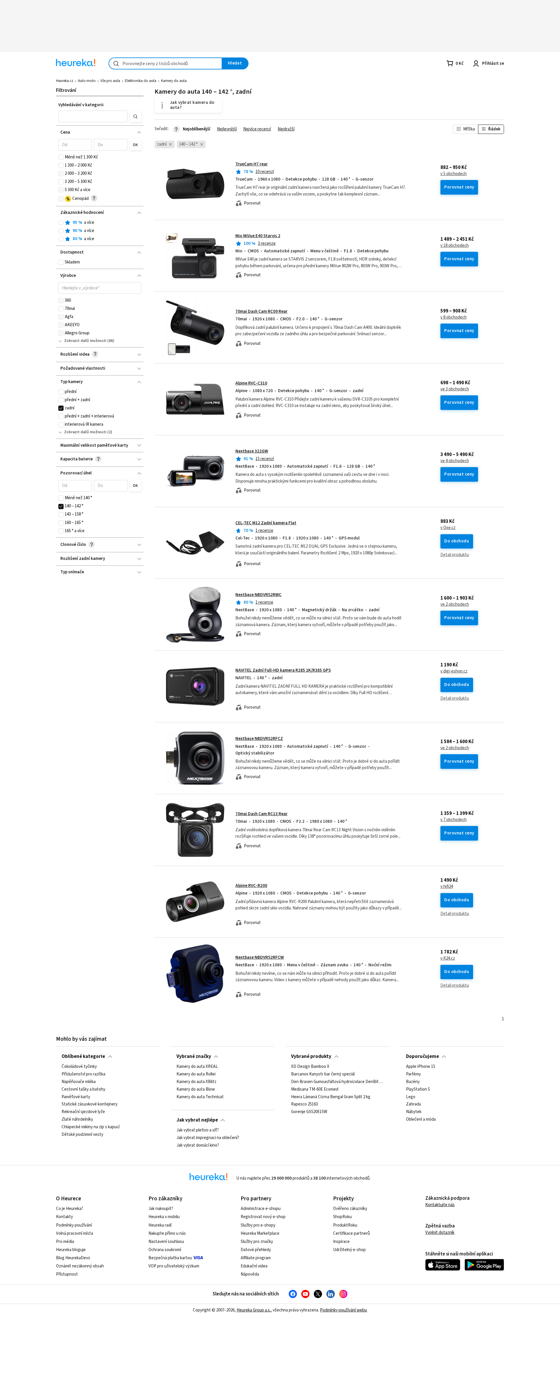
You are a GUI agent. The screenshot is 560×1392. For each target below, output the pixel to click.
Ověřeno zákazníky (350, 1209)
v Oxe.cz (448, 528)
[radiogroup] (99, 230)
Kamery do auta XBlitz (196, 1082)
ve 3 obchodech (454, 389)
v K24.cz (447, 958)
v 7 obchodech (453, 820)
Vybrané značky (193, 1056)
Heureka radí (160, 1225)
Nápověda (250, 1274)
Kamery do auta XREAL (197, 1067)
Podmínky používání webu (343, 1310)
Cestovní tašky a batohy (83, 1089)
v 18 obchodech (454, 246)
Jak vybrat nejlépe (197, 1120)
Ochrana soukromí (164, 1250)
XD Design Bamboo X (310, 1067)
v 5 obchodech (453, 174)
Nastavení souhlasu (166, 1242)
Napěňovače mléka (79, 1082)
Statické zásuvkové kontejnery (90, 1105)
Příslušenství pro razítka (83, 1074)
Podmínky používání (74, 1225)
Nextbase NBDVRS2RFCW (259, 957)
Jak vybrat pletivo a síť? (197, 1130)
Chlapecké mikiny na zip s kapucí (91, 1127)
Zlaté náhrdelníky (77, 1120)
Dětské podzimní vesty (82, 1135)
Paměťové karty (76, 1097)
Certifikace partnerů (351, 1233)
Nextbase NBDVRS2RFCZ (259, 739)
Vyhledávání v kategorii (81, 105)
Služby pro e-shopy (258, 1225)
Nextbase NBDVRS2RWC (258, 595)
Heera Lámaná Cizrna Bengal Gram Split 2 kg (330, 1097)
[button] (93, 116)
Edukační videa (254, 1266)
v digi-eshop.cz (454, 671)
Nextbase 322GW (251, 451)
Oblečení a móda (421, 1120)
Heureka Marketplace (260, 1233)
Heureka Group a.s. (254, 1310)
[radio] (61, 222)
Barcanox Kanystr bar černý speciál (323, 1074)
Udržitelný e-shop (349, 1250)
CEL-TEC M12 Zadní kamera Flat (265, 523)
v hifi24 (446, 887)
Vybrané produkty (311, 1056)
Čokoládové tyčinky (79, 1067)
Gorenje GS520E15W (309, 1112)
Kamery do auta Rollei (196, 1074)
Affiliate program (256, 1258)
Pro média (65, 1242)
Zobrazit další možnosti (85, 340)
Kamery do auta (174, 80)
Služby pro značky (257, 1242)
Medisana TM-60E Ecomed (314, 1089)
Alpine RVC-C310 (251, 383)
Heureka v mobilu (164, 1217)
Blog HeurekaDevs (73, 1258)
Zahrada (413, 1105)
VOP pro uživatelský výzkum (173, 1266)
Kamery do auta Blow (195, 1089)
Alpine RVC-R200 (251, 886)
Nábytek (413, 1112)
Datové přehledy (256, 1250)
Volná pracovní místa (74, 1233)
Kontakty (64, 1217)
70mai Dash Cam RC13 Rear (261, 814)
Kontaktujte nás (440, 1205)
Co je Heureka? (69, 1209)
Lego (410, 1097)
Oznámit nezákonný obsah (80, 1266)
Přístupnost (67, 1274)
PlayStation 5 (418, 1089)
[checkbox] (61, 157)
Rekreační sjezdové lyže (83, 1112)
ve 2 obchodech (454, 604)
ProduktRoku (345, 1225)
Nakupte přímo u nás (167, 1233)
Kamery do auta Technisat (200, 1097)
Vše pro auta (110, 80)
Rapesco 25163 (304, 1105)
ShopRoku (342, 1217)
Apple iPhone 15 (420, 1067)
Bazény (413, 1082)
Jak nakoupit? (160, 1209)
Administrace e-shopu (261, 1209)
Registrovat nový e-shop (263, 1217)
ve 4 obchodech (454, 461)
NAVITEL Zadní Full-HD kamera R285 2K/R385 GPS (283, 670)
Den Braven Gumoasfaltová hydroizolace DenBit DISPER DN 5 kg (337, 1082)
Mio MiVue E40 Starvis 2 (257, 236)
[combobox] (165, 63)
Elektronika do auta (140, 80)
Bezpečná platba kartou (170, 1258)
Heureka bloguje (71, 1250)
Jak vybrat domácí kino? (197, 1145)
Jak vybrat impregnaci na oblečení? (207, 1138)
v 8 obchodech (453, 317)
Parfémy (413, 1074)
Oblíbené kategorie (83, 1056)
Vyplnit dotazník (439, 1232)
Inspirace (341, 1242)
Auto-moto (87, 80)
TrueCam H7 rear (251, 164)
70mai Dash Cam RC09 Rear (261, 311)
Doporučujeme (422, 1056)
